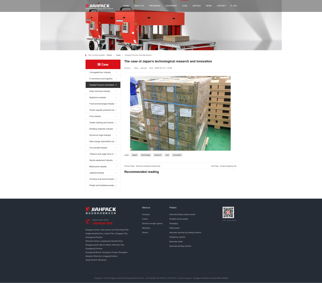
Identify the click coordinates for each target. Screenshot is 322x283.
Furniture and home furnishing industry (104, 179)
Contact (221, 5)
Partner (145, 232)
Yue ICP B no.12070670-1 (167, 278)
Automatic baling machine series (182, 214)
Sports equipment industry (101, 160)
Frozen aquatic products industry (103, 109)
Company (146, 214)
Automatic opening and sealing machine (185, 232)
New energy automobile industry (103, 141)
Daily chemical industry (99, 91)
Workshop (146, 228)
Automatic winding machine (180, 246)
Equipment (171, 5)
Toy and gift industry (98, 147)
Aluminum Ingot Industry (100, 135)
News (209, 5)
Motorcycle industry (98, 166)
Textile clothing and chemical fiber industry (104, 122)
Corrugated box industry (100, 72)
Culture (145, 219)
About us (139, 5)
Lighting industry (96, 172)
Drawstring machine (177, 237)
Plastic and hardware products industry (104, 185)
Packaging (154, 5)
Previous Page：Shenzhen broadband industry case (142, 166)
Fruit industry (95, 116)
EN (235, 5)
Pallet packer (174, 228)
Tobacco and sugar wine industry (104, 153)
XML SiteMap (222, 278)
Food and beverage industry (101, 103)
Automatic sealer (176, 241)
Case (184, 5)
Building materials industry (101, 128)
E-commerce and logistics (100, 78)
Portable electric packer (178, 219)
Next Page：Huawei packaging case (223, 166)
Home (126, 5)
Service (197, 5)
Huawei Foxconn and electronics (104, 84)
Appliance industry (97, 97)
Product (172, 207)
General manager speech (152, 223)
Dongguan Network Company (205, 278)
